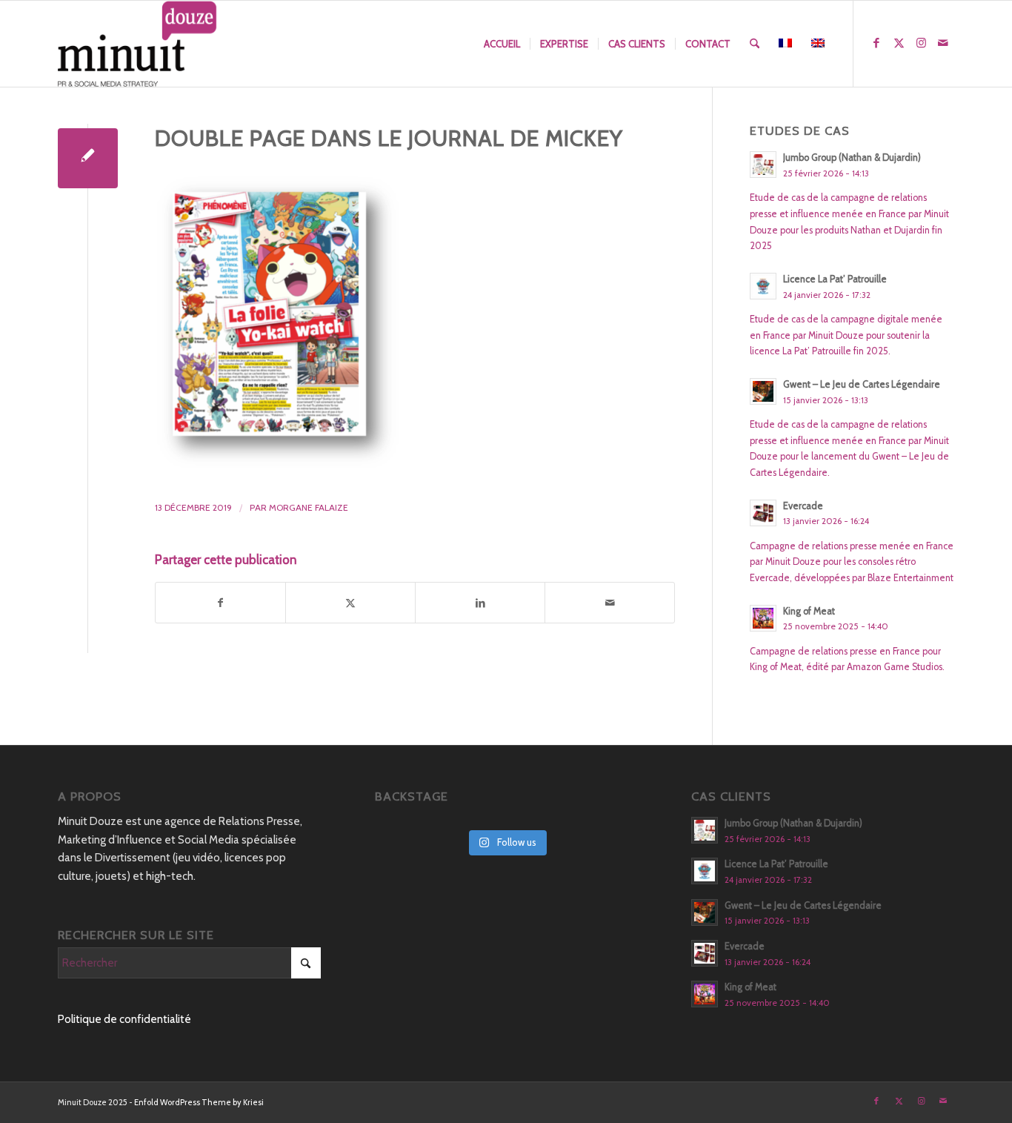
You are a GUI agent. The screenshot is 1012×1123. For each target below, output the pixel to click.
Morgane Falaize (308, 507)
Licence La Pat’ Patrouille (835, 279)
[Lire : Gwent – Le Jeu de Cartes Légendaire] (763, 391)
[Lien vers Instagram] (921, 43)
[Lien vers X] (899, 43)
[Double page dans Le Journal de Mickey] (88, 158)
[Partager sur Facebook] (220, 603)
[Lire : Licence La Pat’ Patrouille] (763, 286)
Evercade (803, 505)
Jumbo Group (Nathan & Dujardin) (852, 157)
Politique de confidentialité (124, 1019)
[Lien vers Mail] (943, 43)
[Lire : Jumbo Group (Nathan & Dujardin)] (763, 164)
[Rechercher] (754, 44)
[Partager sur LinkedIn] (480, 603)
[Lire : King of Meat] (763, 618)
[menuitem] (502, 44)
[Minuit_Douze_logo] (137, 44)
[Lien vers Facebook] (876, 43)
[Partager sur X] (350, 603)
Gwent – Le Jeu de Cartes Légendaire (861, 384)
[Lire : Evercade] (763, 513)
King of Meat (809, 611)
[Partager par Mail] (609, 603)
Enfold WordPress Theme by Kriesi (199, 1102)
